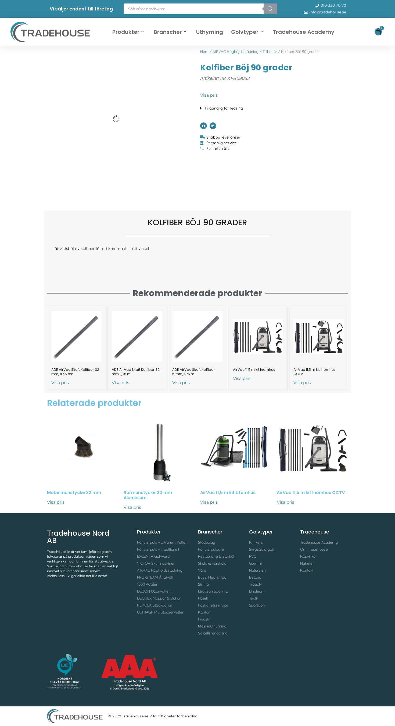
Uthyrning (209, 32)
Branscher (168, 32)
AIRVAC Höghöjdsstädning (235, 51)
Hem (204, 51)
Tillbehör (270, 51)
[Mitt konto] (359, 33)
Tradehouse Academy (303, 32)
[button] (274, 106)
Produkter (125, 32)
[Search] (270, 8)
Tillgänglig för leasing (223, 108)
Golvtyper (244, 32)
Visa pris (209, 95)
